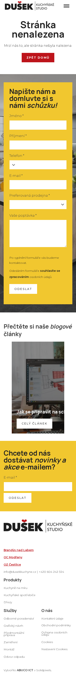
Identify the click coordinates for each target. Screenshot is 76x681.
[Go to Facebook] (43, 656)
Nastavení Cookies (54, 649)
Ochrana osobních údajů (54, 633)
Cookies (47, 642)
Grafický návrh (13, 626)
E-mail (16, 176)
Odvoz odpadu (14, 657)
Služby (10, 610)
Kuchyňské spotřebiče (19, 595)
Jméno (16, 116)
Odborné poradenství (19, 618)
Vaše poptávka (23, 215)
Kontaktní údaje (52, 618)
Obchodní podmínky (56, 625)
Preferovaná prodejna (29, 195)
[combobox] (38, 205)
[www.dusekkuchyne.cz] (29, 6)
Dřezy (8, 602)
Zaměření (10, 642)
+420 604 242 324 (51, 572)
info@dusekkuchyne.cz (20, 572)
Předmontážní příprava (14, 634)
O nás (46, 610)
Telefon (16, 156)
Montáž (9, 649)
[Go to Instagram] (53, 656)
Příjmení (18, 136)
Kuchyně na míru (15, 588)
